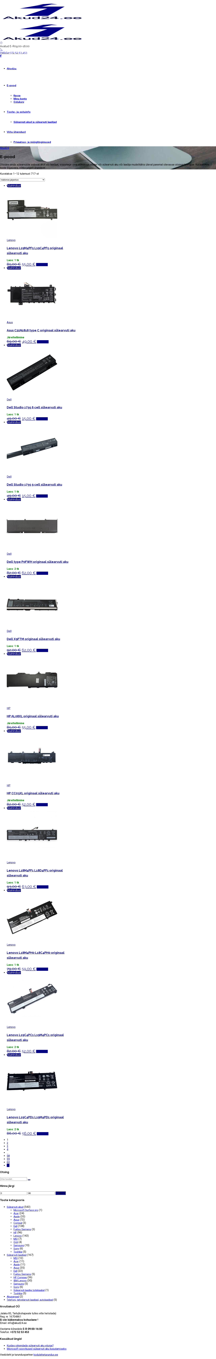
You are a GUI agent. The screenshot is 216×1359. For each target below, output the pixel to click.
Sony (16, 1248)
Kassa (17, 95)
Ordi (16, 1242)
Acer (16, 1213)
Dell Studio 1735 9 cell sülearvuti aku (34, 484)
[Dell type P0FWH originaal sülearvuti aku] (32, 550)
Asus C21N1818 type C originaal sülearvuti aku (41, 330)
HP (8, 708)
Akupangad (13, 1296)
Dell (9, 399)
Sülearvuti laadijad (16, 1255)
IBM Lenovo (20, 1280)
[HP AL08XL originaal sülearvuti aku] (32, 705)
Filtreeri (60, 1193)
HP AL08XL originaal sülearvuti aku (33, 716)
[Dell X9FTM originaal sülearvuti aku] (32, 627)
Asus (10, 322)
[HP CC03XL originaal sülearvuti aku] (32, 782)
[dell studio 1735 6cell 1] (32, 396)
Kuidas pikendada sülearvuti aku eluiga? (30, 1345)
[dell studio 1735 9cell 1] (32, 473)
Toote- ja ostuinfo (19, 111)
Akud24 (12, 68)
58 (8, 1155)
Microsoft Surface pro (26, 1210)
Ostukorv (19, 102)
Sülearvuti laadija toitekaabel (29, 1290)
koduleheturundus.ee (46, 1354)
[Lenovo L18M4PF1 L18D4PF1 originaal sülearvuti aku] (32, 859)
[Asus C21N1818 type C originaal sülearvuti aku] (32, 319)
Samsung (19, 1245)
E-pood (11, 85)
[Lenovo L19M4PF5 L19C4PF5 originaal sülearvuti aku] (32, 237)
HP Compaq (20, 1277)
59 (8, 1159)
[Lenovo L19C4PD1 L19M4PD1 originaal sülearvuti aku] (32, 1106)
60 (8, 1162)
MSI (16, 1238)
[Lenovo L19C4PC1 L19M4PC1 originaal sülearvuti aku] (32, 1023)
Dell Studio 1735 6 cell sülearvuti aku (34, 407)
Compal (18, 1222)
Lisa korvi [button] (42, 264)
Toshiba (18, 1251)
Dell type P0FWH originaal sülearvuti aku (37, 562)
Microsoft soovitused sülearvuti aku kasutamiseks (36, 1348)
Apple (17, 1216)
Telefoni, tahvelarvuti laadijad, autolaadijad (30, 1299)
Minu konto (20, 98)
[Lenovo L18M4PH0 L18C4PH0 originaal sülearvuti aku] (32, 941)
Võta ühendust (16, 132)
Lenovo (11, 240)
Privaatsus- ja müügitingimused (32, 142)
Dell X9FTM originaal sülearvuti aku (33, 639)
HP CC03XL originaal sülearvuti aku (33, 793)
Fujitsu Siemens (22, 1229)
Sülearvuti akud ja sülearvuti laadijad (35, 122)
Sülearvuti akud (15, 1206)
